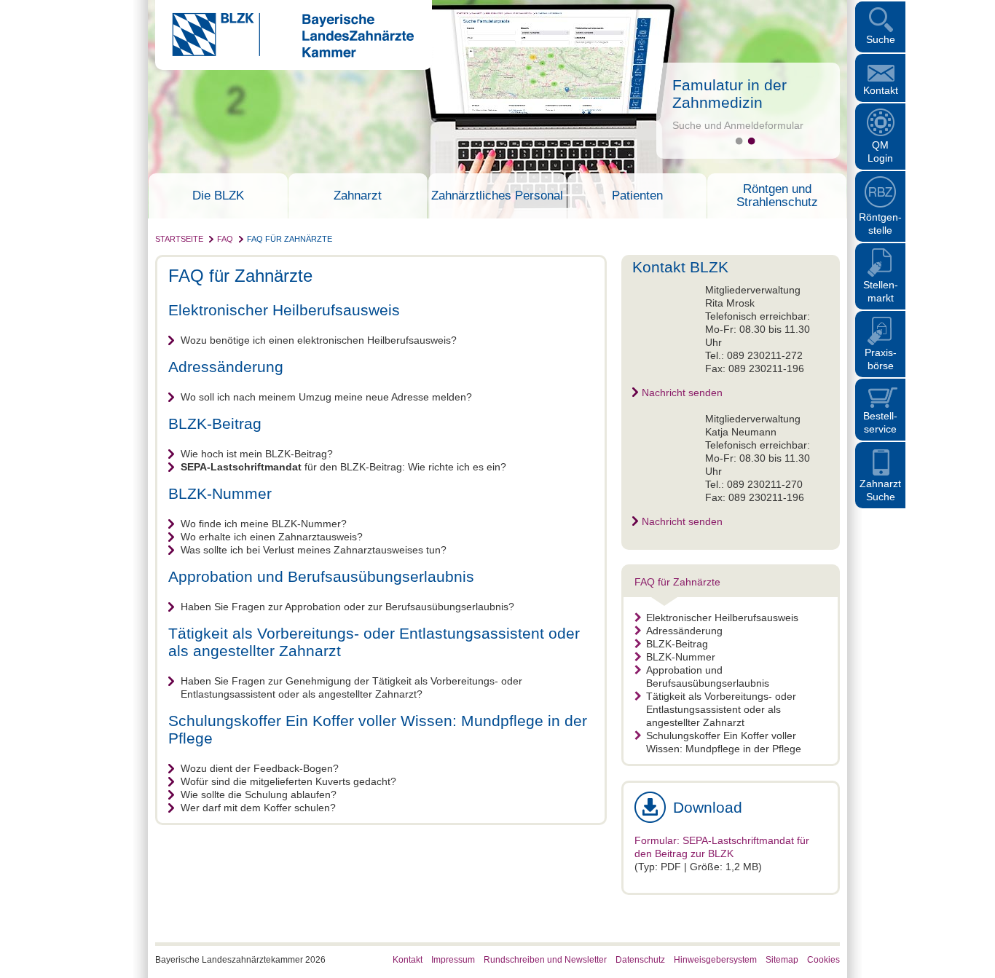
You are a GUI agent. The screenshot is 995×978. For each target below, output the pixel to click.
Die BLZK (218, 195)
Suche (880, 39)
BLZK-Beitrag (677, 644)
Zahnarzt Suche (880, 490)
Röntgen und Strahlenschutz (777, 196)
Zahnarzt (358, 195)
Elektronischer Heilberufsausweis (722, 617)
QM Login (880, 151)
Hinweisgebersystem (715, 960)
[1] (739, 141)
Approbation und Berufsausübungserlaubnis (707, 676)
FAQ (225, 238)
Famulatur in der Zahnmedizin (729, 93)
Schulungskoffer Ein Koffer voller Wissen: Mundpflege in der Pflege (723, 742)
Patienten (637, 195)
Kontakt (880, 90)
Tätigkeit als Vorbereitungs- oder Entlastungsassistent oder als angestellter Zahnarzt (721, 709)
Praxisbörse (881, 359)
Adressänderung (684, 630)
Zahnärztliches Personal (497, 195)
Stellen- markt (880, 291)
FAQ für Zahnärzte (289, 238)
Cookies (823, 960)
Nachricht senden (682, 392)
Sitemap (782, 960)
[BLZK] (284, 54)
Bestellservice (880, 422)
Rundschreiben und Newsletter (545, 960)
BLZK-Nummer (680, 657)
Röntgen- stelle (880, 223)
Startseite (179, 238)
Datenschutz (640, 960)
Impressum (453, 960)
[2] (751, 141)
